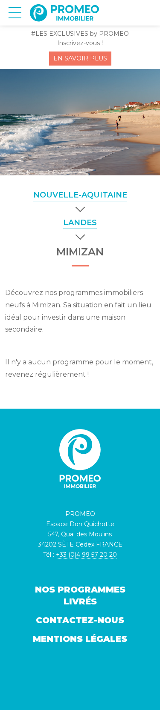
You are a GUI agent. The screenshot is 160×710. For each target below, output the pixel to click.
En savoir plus (80, 58)
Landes (80, 222)
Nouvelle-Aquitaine (80, 195)
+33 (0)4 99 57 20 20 (86, 554)
